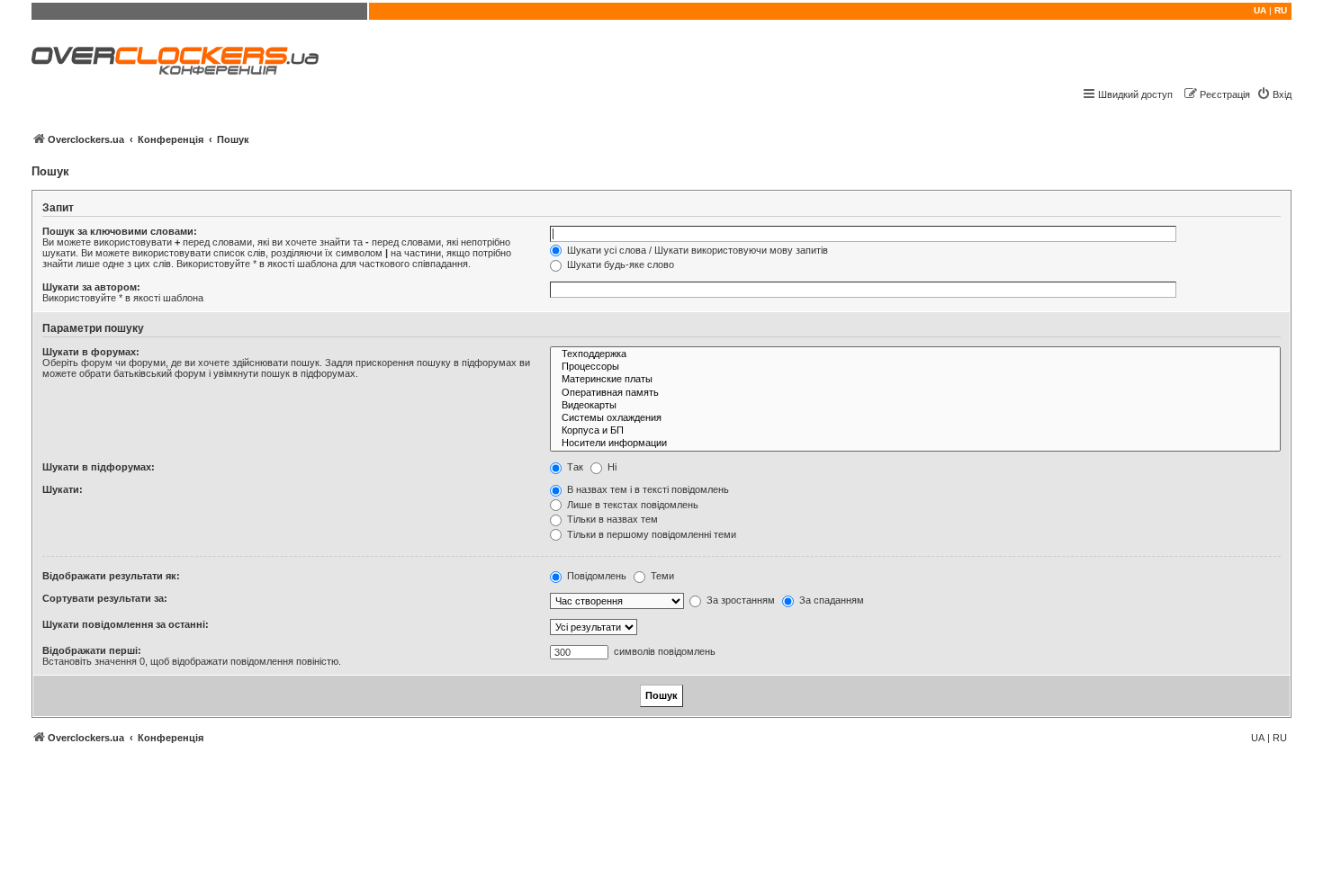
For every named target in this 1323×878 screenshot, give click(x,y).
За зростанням (739, 600)
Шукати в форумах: (91, 351)
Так (573, 466)
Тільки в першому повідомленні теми (650, 534)
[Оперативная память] (915, 393)
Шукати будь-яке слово (619, 264)
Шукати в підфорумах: (98, 466)
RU (1280, 10)
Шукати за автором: (91, 287)
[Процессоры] (915, 367)
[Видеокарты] (915, 405)
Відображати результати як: (111, 575)
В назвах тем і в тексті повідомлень (646, 489)
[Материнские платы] (915, 379)
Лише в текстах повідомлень (631, 504)
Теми (661, 575)
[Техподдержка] (915, 354)
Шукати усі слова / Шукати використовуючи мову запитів (696, 250)
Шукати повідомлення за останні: (125, 624)
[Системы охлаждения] (915, 418)
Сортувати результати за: (104, 598)
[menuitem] (1274, 94)
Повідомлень (595, 575)
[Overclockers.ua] (175, 61)
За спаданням (830, 600)
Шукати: (62, 489)
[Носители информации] (915, 443)
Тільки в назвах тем (611, 519)
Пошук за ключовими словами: (119, 231)
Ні (610, 466)
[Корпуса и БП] (915, 431)
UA (1260, 10)
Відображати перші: (91, 650)
